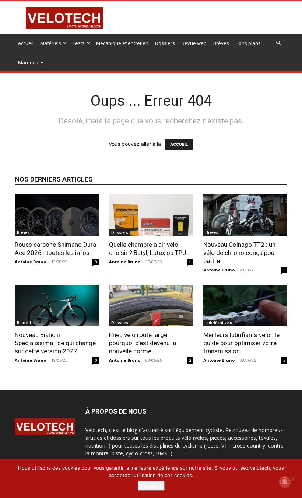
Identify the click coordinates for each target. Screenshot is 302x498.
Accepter (151, 486)
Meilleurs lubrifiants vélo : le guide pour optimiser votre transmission (241, 343)
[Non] (292, 478)
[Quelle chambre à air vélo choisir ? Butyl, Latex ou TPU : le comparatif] (151, 215)
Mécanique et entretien (122, 43)
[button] (278, 43)
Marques (28, 62)
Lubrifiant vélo (219, 322)
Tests (79, 43)
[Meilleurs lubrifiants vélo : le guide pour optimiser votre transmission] (245, 305)
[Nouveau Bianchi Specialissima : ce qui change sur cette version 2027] (57, 305)
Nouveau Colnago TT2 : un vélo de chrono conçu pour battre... (240, 252)
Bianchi (24, 322)
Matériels (50, 43)
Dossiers (165, 43)
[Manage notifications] (285, 482)
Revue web (194, 43)
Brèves (221, 43)
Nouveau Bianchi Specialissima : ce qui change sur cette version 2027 (55, 343)
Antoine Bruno (30, 261)
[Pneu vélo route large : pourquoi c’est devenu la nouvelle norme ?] (151, 305)
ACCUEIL (179, 144)
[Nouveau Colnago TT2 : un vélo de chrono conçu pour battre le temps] (245, 215)
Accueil (26, 43)
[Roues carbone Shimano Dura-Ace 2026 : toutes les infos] (57, 215)
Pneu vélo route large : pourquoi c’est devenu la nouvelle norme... (142, 343)
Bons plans (248, 43)
